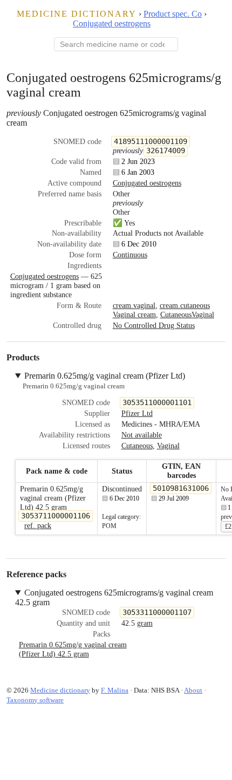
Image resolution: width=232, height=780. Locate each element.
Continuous (130, 254)
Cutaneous (176, 314)
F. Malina (114, 690)
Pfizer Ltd (137, 413)
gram (145, 623)
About (193, 690)
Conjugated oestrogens (112, 23)
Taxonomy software (35, 700)
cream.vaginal (134, 305)
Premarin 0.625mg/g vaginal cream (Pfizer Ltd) (104, 375)
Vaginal (203, 314)
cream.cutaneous (185, 305)
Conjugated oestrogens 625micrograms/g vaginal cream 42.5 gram (114, 597)
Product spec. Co (173, 13)
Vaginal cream (134, 314)
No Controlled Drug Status (154, 325)
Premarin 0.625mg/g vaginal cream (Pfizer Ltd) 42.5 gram (73, 649)
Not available (141, 434)
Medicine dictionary (77, 13)
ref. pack (37, 525)
